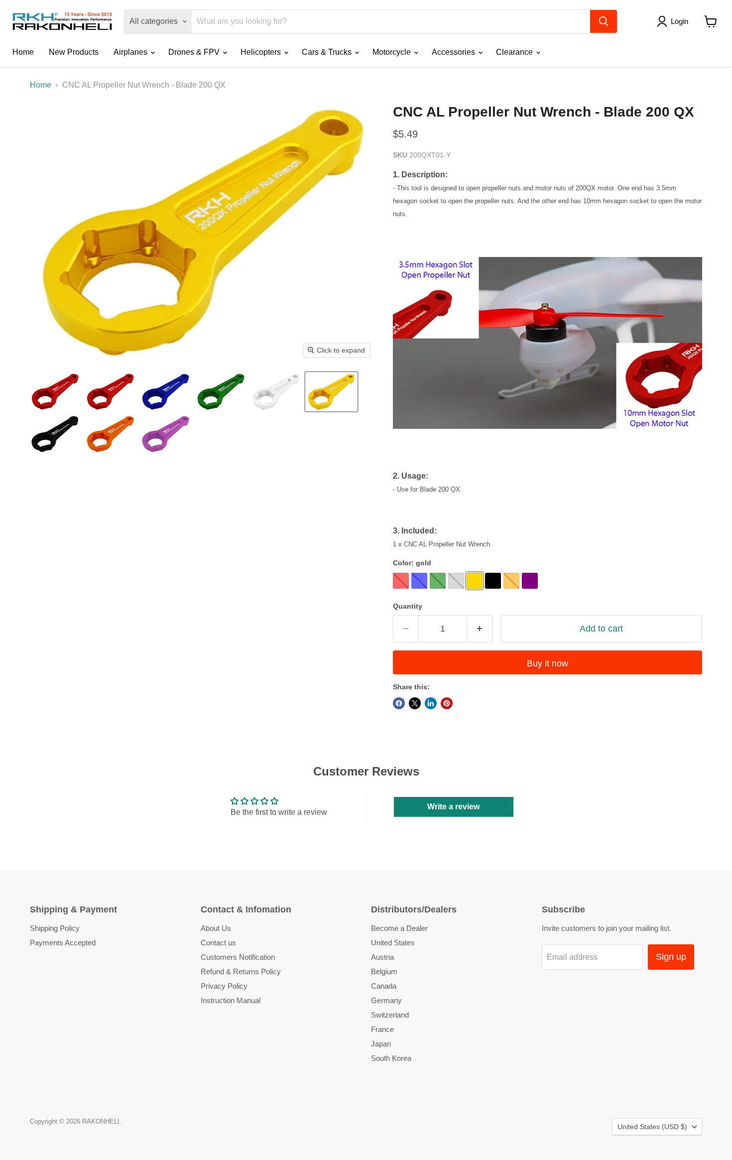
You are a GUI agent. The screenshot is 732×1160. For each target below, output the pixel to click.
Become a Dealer (399, 928)
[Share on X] (415, 703)
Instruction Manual (230, 1000)
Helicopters (262, 52)
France (382, 1029)
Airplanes (131, 52)
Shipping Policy (55, 928)
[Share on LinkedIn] (431, 703)
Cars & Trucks (328, 52)
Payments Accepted (63, 942)
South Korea (391, 1058)
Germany (386, 1000)
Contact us (218, 942)
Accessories (454, 52)
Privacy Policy (224, 986)
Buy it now (547, 663)
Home (23, 52)
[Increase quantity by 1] (479, 629)
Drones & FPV (195, 52)
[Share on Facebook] (399, 703)
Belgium (384, 971)
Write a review (453, 806)
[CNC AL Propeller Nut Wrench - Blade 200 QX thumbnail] (55, 391)
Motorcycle (392, 52)
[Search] (603, 21)
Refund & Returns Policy (241, 971)
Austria (382, 957)
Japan (381, 1043)
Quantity (407, 606)
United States (393, 942)
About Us (216, 928)
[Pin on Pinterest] (447, 703)
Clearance (515, 52)
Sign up (671, 957)
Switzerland (390, 1015)
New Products (74, 52)
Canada (383, 986)
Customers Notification (238, 957)
